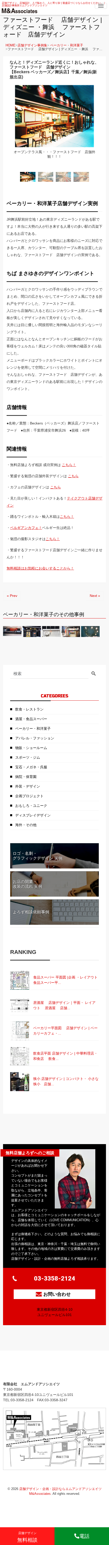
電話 (84, 1536)
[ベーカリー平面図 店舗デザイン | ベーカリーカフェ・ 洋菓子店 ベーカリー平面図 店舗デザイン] (54, 1021)
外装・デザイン (27, 786)
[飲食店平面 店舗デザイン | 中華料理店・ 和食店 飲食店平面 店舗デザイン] (54, 1047)
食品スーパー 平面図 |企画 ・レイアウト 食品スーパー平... (66, 980)
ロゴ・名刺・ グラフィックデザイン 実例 (37, 855)
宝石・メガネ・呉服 (31, 767)
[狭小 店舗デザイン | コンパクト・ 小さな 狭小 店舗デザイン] (54, 1072)
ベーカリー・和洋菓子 (66, 45)
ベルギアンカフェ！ (26, 528)
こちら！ (69, 465)
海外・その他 (26, 825)
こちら (73, 476)
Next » (95, 596)
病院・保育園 (26, 777)
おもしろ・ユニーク (31, 806)
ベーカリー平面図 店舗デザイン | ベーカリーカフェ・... (65, 1030)
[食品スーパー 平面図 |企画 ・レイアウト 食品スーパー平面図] (54, 971)
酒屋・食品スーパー (31, 719)
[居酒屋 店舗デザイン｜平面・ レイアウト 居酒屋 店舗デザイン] (54, 996)
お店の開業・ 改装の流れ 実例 (27, 884)
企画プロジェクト (29, 796)
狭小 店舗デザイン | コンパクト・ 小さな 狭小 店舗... (66, 1081)
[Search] (93, 674)
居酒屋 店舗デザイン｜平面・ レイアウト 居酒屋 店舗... (64, 1005)
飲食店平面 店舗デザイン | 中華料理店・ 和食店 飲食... (65, 1056)
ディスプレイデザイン (33, 815)
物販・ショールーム (31, 748)
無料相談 (27, 1537)
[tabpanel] (54, 126)
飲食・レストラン (29, 709)
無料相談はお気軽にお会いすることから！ (40, 568)
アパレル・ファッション (34, 738)
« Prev (12, 596)
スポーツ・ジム (27, 757)
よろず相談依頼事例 (31, 912)
